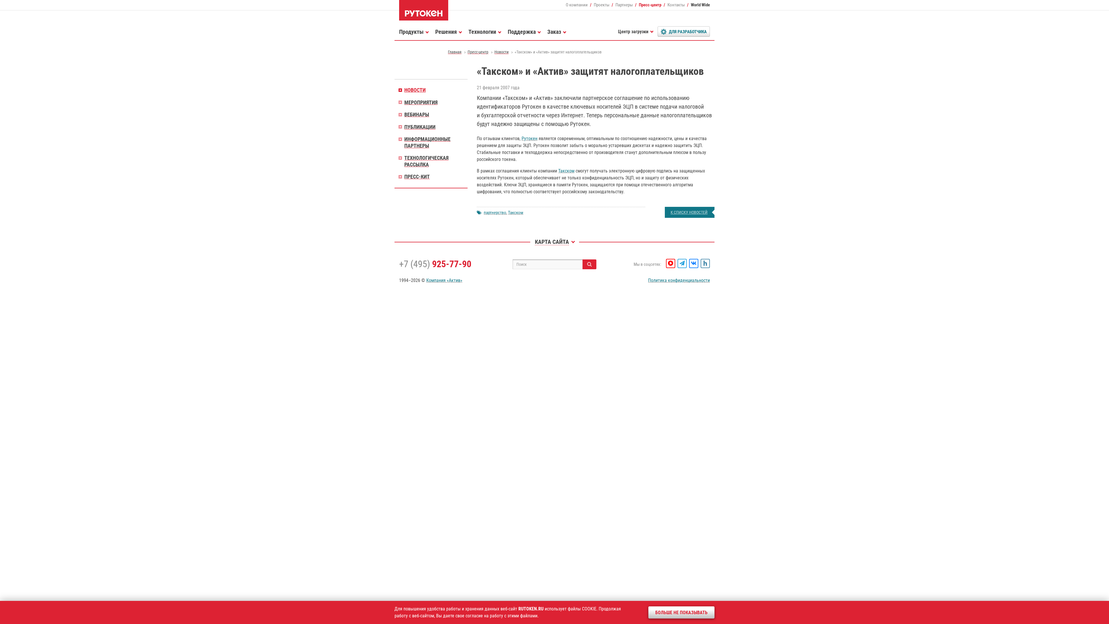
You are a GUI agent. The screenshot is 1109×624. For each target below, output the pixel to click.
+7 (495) (435, 264)
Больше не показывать (681, 612)
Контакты (676, 5)
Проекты (601, 5)
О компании (577, 5)
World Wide (700, 5)
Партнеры (624, 5)
